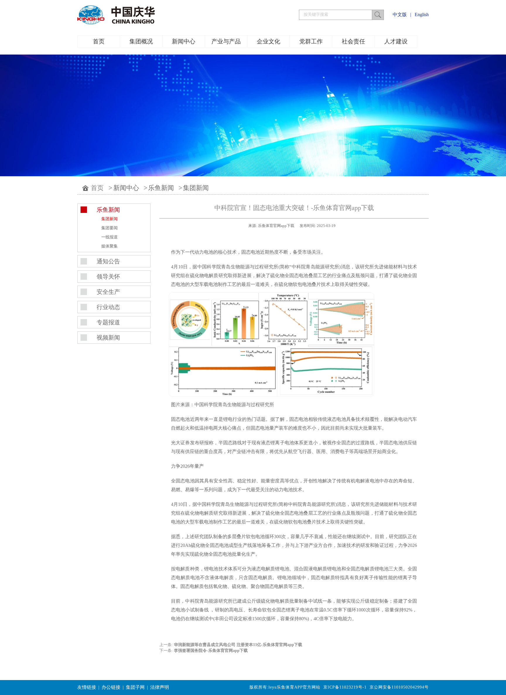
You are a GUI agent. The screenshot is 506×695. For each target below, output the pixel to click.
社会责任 (353, 41)
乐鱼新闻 (161, 187)
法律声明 (159, 687)
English (422, 14)
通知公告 (108, 261)
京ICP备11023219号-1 (345, 687)
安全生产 (108, 292)
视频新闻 (108, 337)
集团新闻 (196, 187)
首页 (99, 41)
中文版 (400, 14)
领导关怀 (108, 276)
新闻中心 (183, 41)
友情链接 (86, 687)
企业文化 (268, 41)
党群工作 (311, 41)
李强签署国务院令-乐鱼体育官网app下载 (211, 650)
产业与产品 (226, 41)
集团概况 (141, 41)
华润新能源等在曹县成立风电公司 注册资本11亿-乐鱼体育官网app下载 (238, 645)
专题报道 (108, 322)
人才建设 (396, 41)
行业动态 (108, 307)
